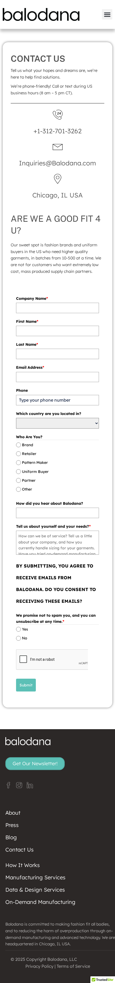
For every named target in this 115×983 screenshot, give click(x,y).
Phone (22, 390)
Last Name (27, 344)
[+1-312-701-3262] (58, 115)
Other (27, 489)
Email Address (30, 367)
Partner (29, 480)
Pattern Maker (35, 462)
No (24, 638)
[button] (107, 14)
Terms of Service (73, 966)
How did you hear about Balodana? (49, 503)
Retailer (29, 453)
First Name (27, 321)
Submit (26, 685)
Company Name (32, 298)
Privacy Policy (39, 966)
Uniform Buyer (35, 471)
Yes (25, 629)
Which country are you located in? (48, 413)
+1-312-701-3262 (57, 131)
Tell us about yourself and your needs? (53, 526)
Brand (27, 444)
